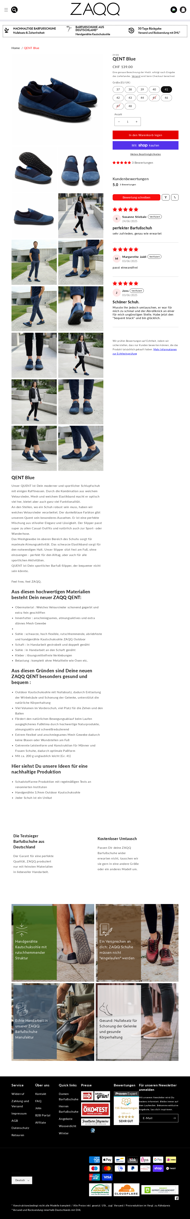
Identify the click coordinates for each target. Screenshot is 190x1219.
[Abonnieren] (174, 1118)
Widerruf (18, 1093)
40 (154, 89)
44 (142, 97)
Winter (64, 1133)
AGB (15, 1120)
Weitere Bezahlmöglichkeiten (145, 154)
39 (142, 89)
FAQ (38, 1101)
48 (130, 106)
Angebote (65, 1118)
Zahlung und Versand (20, 1103)
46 (166, 97)
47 (118, 106)
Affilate (40, 1122)
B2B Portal (42, 1115)
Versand (136, 76)
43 (130, 97)
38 (130, 89)
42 (118, 97)
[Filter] (166, 197)
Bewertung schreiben (136, 197)
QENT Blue (31, 48)
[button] (14, 10)
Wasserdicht (67, 1126)
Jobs (38, 1108)
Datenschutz (20, 1127)
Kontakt (40, 1093)
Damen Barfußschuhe (68, 1096)
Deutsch (20, 1180)
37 (118, 89)
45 (154, 97)
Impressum (19, 1113)
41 (166, 89)
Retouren (18, 1135)
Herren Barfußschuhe (68, 1108)
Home (16, 48)
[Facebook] (176, 1199)
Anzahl (118, 114)
